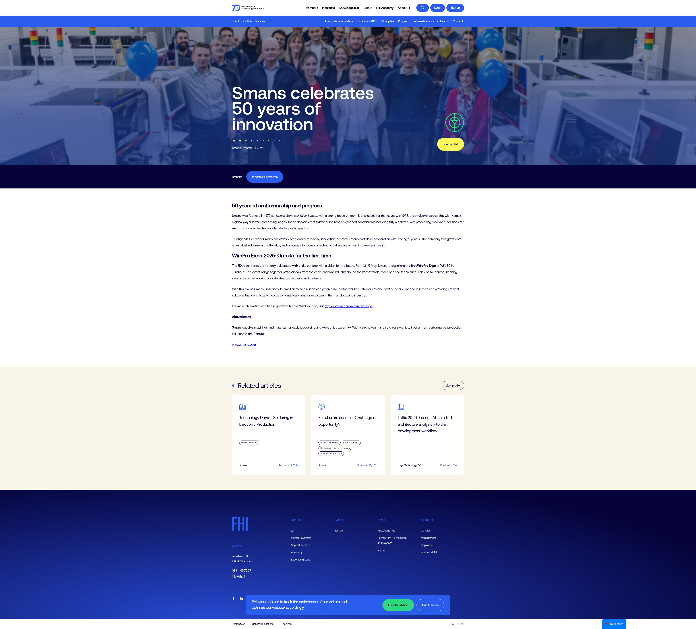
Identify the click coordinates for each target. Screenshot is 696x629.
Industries (328, 7)
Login (437, 7)
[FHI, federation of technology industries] (248, 8)
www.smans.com (244, 344)
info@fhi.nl (238, 576)
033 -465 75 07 (241, 570)
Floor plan (387, 21)
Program (403, 21)
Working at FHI (429, 552)
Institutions (430, 605)
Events (367, 7)
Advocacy (296, 552)
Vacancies (383, 550)
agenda (338, 530)
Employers (427, 545)
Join (293, 530)
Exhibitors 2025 (367, 21)
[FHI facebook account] (233, 599)
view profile (453, 385)
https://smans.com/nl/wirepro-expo (348, 306)
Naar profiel (451, 144)
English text (238, 623)
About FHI (404, 7)
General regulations (263, 623)
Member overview (301, 537)
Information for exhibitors (429, 21)
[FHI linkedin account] (241, 599)
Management (428, 537)
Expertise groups (300, 559)
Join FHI (296, 519)
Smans (236, 148)
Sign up (455, 7)
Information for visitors (339, 21)
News (381, 519)
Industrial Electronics (264, 176)
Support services (300, 545)
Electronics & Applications (249, 21)
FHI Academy (384, 7)
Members (312, 7)
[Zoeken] (422, 8)
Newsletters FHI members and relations (392, 540)
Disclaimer (286, 623)
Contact (458, 21)
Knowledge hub (349, 7)
